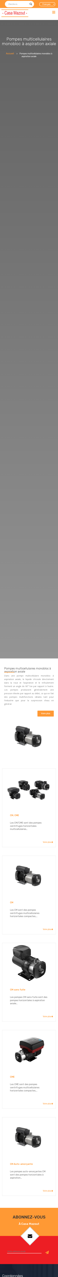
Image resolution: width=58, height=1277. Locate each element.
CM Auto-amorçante (21, 1164)
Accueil (10, 53)
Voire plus (47, 842)
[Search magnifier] (31, 4)
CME (12, 1077)
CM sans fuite (17, 989)
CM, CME (14, 815)
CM (11, 902)
